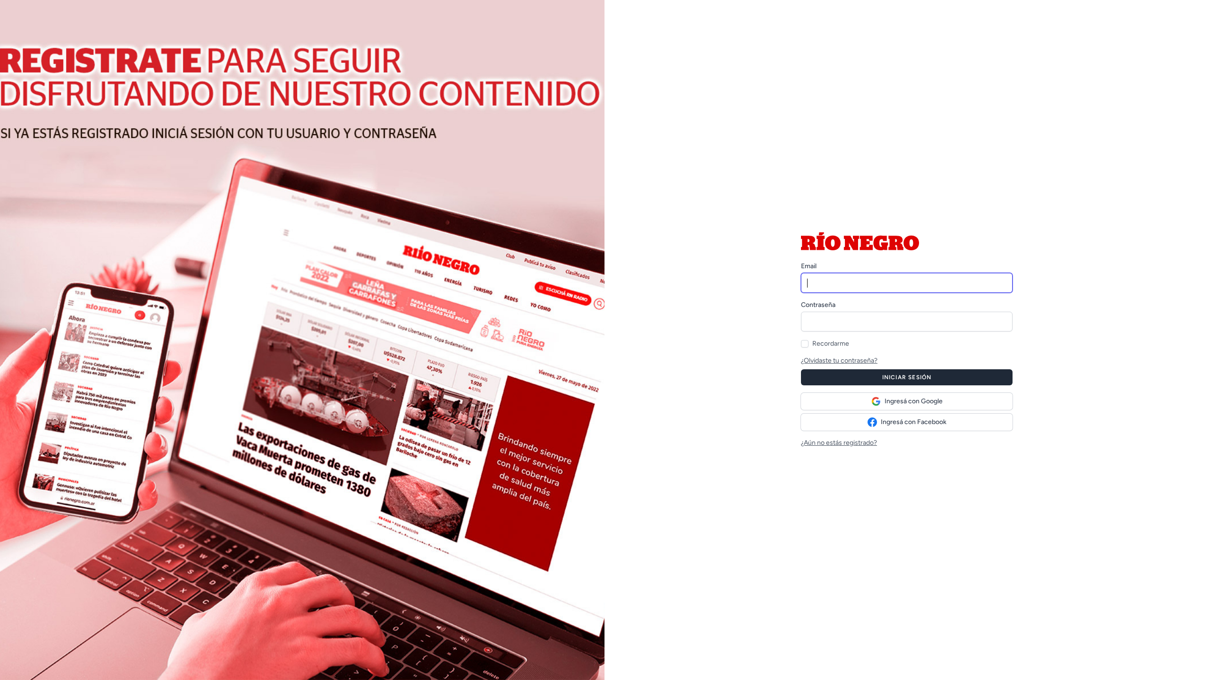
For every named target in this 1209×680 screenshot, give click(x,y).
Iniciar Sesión (907, 377)
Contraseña (818, 305)
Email (809, 266)
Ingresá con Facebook (913, 422)
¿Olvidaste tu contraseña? (839, 361)
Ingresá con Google (914, 401)
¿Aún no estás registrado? (839, 443)
